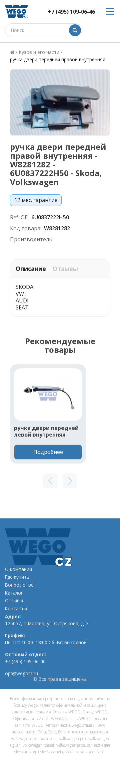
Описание (31, 269)
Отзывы (65, 269)
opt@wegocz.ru (21, 673)
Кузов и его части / (40, 52)
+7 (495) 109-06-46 (71, 11)
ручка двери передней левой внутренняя (46, 432)
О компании (18, 569)
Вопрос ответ (20, 585)
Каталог (14, 593)
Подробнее (48, 452)
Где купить (17, 577)
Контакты (16, 609)
